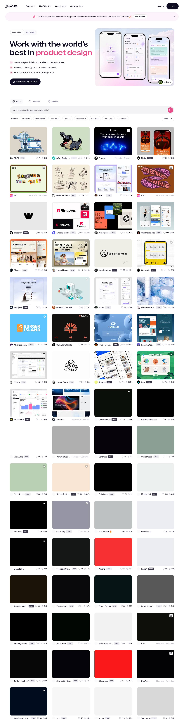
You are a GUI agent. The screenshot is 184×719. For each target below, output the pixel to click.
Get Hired (59, 6)
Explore (29, 6)
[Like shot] (43, 151)
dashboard (26, 118)
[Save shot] (37, 151)
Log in (172, 6)
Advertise (128, 158)
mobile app (55, 118)
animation (95, 118)
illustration (108, 118)
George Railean (165, 82)
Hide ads (118, 158)
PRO (22, 158)
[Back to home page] (11, 6)
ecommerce (81, 118)
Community (75, 6)
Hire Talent (44, 6)
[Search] (170, 110)
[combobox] (88, 110)
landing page (40, 118)
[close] (174, 17)
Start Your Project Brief (26, 82)
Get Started (140, 17)
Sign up (160, 6)
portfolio (68, 118)
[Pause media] (99, 82)
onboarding (122, 118)
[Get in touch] (32, 151)
